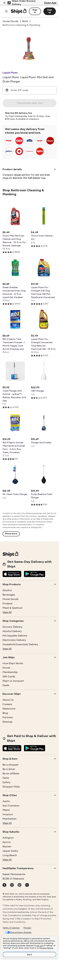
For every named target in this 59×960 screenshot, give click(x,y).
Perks (6, 778)
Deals (6, 685)
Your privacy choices (20, 932)
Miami (6, 810)
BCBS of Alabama (13, 878)
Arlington (8, 838)
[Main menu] (6, 11)
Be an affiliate (11, 773)
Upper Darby (10, 851)
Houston (8, 814)
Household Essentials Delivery (20, 644)
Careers (7, 704)
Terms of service (11, 928)
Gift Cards (9, 676)
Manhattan (9, 819)
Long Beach (10, 855)
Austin (6, 801)
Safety (7, 782)
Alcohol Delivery (12, 631)
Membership (10, 672)
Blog (5, 713)
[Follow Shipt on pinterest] (19, 885)
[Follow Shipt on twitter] (27, 885)
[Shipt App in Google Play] (34, 574)
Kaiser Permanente (14, 874)
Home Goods (10, 599)
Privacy (27, 928)
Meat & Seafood (12, 608)
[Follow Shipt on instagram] (12, 885)
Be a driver (9, 769)
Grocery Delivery (12, 627)
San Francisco (11, 805)
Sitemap (7, 722)
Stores (6, 668)
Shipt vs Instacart (13, 681)
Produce (7, 603)
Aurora (7, 842)
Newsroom (9, 708)
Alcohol (7, 590)
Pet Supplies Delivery (15, 635)
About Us (8, 700)
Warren (7, 846)
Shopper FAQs (11, 786)
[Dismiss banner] (4, 3)
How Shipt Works (13, 663)
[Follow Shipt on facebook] (4, 885)
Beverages (9, 595)
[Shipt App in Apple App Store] (12, 574)
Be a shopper (11, 765)
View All (7, 612)
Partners (8, 717)
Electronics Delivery (14, 640)
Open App (50, 3)
